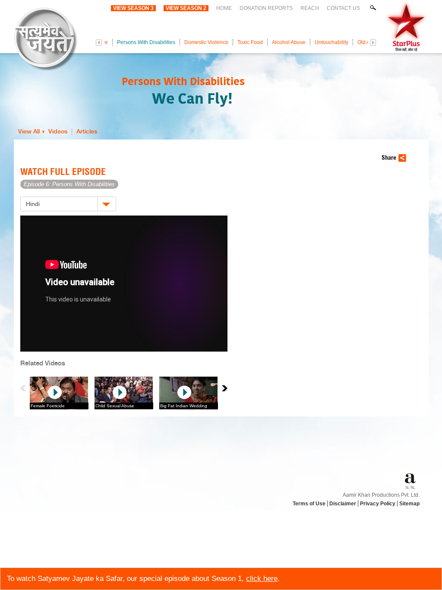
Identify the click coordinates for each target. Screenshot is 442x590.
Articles (86, 132)
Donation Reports (266, 8)
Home (224, 8)
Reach (309, 8)
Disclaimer (342, 504)
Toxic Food (250, 42)
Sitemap (409, 504)
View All (29, 132)
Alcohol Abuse (289, 42)
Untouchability (331, 42)
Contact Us (343, 8)
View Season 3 (133, 8)
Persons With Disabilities (146, 42)
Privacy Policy (377, 504)
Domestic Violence (206, 42)
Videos (57, 132)
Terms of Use (309, 504)
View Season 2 (186, 8)
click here (262, 578)
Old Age (366, 42)
